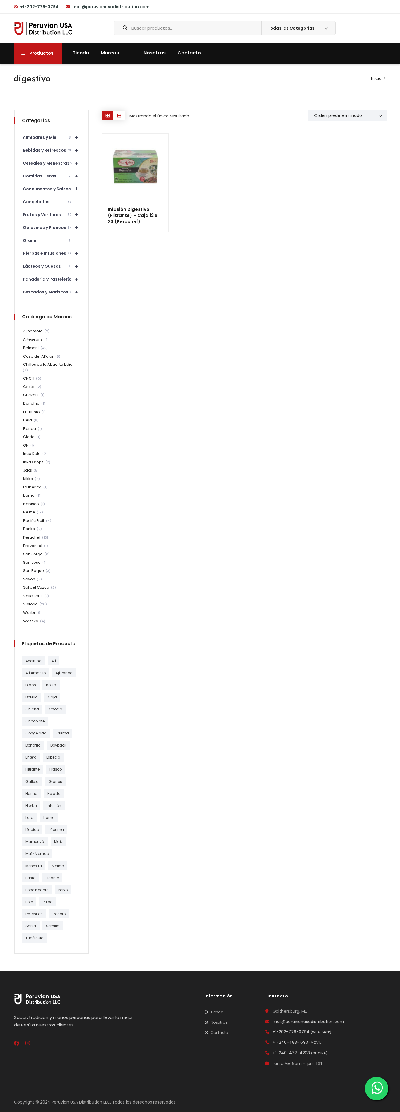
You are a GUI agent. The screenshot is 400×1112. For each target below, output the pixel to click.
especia (53, 757)
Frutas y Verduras (51, 215)
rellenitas (34, 913)
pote (29, 901)
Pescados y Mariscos (51, 292)
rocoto (59, 913)
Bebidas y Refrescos (51, 150)
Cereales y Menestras (51, 163)
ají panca (64, 672)
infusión (54, 805)
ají (54, 660)
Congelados (47, 202)
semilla (52, 925)
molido (58, 865)
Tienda (81, 52)
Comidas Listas (51, 176)
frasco (55, 769)
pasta (30, 877)
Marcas (110, 52)
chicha (32, 709)
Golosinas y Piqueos (51, 227)
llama (49, 817)
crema (62, 733)
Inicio (376, 78)
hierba (31, 805)
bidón (30, 684)
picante (52, 877)
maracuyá (34, 841)
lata (29, 817)
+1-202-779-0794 (39, 7)
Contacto (189, 52)
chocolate (35, 721)
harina (31, 793)
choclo (55, 709)
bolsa (51, 684)
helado (53, 793)
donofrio (32, 745)
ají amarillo (35, 672)
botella (31, 697)
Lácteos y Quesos (51, 266)
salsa (30, 925)
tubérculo (34, 937)
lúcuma (56, 829)
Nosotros (154, 52)
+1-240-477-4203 (300, 1053)
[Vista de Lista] (119, 115)
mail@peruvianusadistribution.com (111, 7)
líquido (32, 829)
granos (55, 781)
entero (30, 757)
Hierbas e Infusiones (51, 253)
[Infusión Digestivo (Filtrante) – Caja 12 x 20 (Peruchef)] (135, 166)
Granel (47, 240)
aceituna (33, 660)
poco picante (36, 889)
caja (52, 697)
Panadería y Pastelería (51, 279)
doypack (58, 745)
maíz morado (37, 853)
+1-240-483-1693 (297, 1042)
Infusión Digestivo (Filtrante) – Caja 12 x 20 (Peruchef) (132, 215)
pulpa (48, 901)
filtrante (32, 769)
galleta (32, 781)
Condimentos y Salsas (51, 189)
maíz (58, 841)
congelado (35, 733)
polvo (63, 889)
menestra (33, 865)
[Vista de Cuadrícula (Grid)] (107, 115)
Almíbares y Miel (51, 137)
